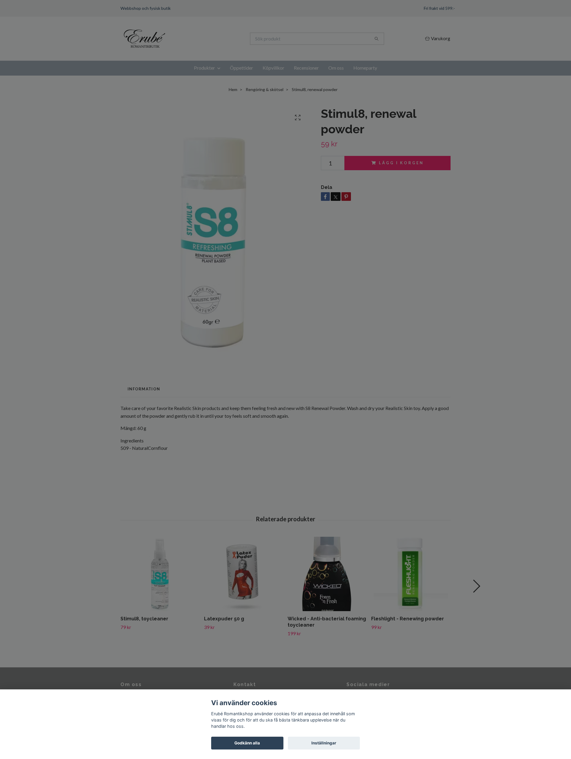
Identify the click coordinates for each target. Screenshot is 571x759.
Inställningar (323, 743)
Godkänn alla (247, 743)
